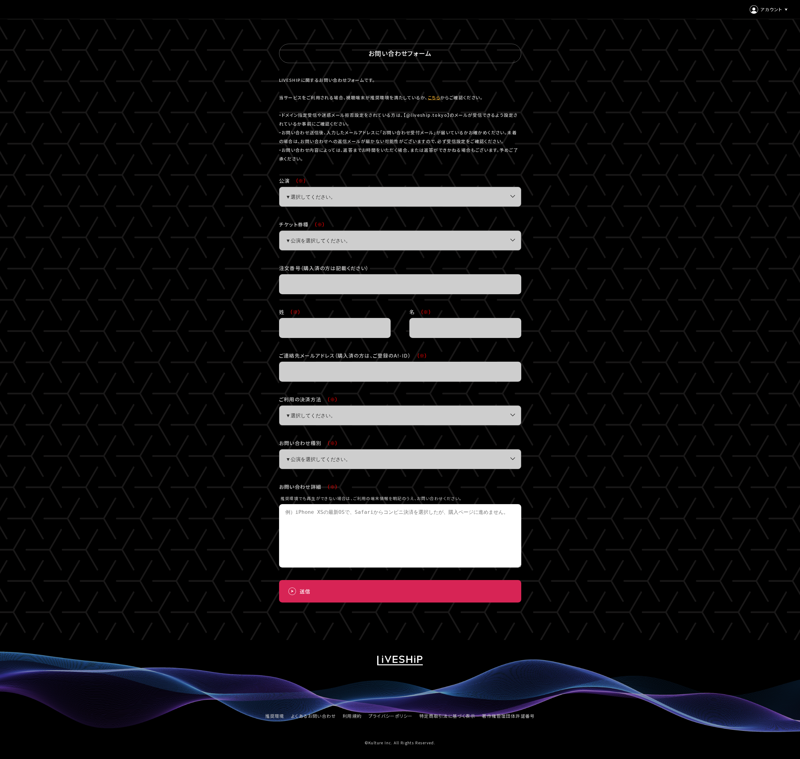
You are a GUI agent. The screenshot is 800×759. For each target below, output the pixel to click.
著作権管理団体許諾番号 (508, 716)
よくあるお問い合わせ (313, 716)
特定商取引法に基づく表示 (447, 716)
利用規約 (352, 716)
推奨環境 (274, 716)
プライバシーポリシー (390, 716)
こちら (434, 97)
